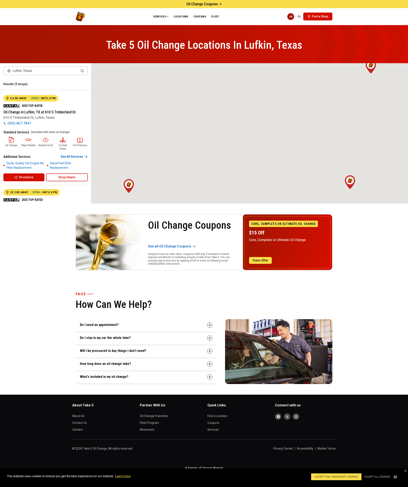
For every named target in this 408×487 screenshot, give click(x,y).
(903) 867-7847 (19, 123)
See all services (72, 156)
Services (159, 16)
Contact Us (79, 422)
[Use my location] (9, 71)
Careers (77, 429)
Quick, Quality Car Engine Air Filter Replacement (25, 165)
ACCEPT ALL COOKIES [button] (377, 476)
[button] (405, 470)
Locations (181, 16)
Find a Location (217, 416)
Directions (26, 177)
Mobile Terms (326, 448)
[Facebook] (278, 416)
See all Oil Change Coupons (169, 246)
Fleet (215, 16)
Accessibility (305, 448)
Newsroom (147, 429)
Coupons (200, 16)
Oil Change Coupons (202, 4)
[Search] (82, 71)
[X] (287, 416)
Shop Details (67, 177)
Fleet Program (149, 422)
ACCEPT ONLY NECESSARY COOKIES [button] (336, 476)
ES (299, 16)
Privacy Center (283, 448)
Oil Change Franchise (154, 416)
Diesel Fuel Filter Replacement (60, 165)
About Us (78, 416)
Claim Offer (260, 260)
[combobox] (46, 70)
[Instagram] (296, 416)
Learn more (123, 476)
